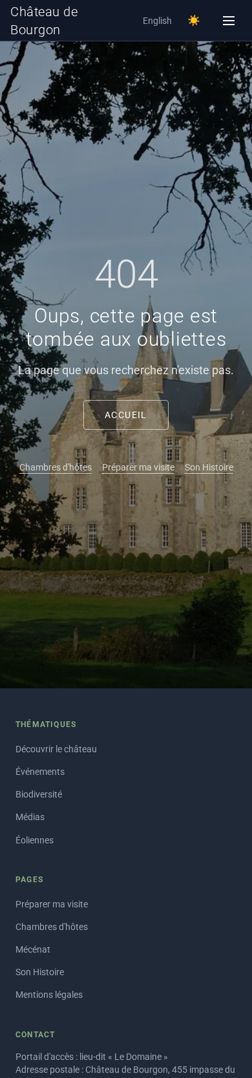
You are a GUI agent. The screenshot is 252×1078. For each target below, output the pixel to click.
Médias (30, 817)
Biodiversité (39, 794)
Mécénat (33, 949)
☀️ (193, 20)
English (157, 21)
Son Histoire (209, 467)
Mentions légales (49, 994)
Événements (40, 771)
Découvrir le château (56, 749)
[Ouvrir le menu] (229, 21)
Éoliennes (35, 840)
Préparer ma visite (138, 467)
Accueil (126, 415)
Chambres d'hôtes (55, 467)
